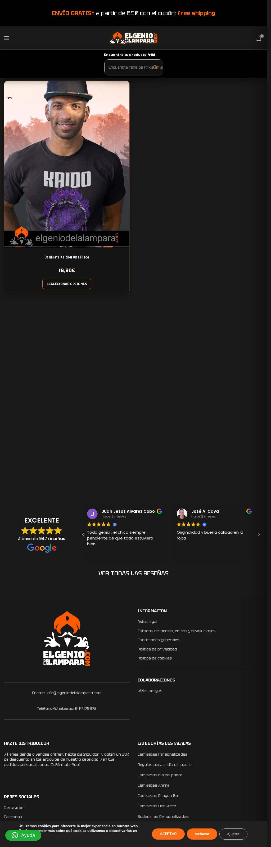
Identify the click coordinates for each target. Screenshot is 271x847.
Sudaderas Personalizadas (163, 816)
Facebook (13, 816)
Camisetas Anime (153, 785)
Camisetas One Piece (157, 806)
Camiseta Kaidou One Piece (66, 257)
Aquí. (76, 764)
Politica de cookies (155, 658)
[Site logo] (133, 37)
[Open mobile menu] (6, 38)
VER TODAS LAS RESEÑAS (133, 573)
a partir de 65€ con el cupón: (133, 13)
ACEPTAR (168, 833)
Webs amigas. (150, 690)
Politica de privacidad (157, 649)
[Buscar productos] (155, 67)
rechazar (202, 833)
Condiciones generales (158, 640)
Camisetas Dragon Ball (158, 795)
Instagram (14, 807)
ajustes (233, 833)
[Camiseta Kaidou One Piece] (66, 164)
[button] (259, 534)
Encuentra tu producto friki (129, 54)
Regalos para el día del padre (165, 764)
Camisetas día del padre (160, 775)
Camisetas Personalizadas (163, 754)
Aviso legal (147, 621)
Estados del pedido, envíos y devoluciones (177, 630)
